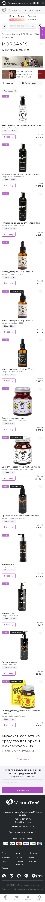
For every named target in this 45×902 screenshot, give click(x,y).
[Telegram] (19, 876)
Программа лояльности (21, 832)
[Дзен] (37, 876)
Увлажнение (10, 91)
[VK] (26, 876)
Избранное (17, 900)
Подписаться (22, 789)
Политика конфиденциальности (28, 889)
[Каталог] (5, 26)
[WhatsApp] (4, 876)
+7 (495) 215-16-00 (34, 11)
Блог (4, 853)
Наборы (19, 857)
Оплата (5, 861)
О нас (31, 857)
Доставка (33, 853)
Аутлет (19, 853)
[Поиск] (33, 26)
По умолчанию (31, 83)
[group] (18, 74)
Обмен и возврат (19, 862)
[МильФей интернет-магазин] (12, 9)
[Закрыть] (43, 3)
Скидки (5, 868)
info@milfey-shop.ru (22, 822)
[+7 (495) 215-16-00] (40, 26)
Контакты (6, 857)
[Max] (11, 876)
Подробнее (22, 759)
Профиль (39, 900)
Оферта (5, 889)
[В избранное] (40, 96)
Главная (5, 900)
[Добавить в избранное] (41, 44)
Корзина (28, 900)
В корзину (8, 136)
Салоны (32, 861)
